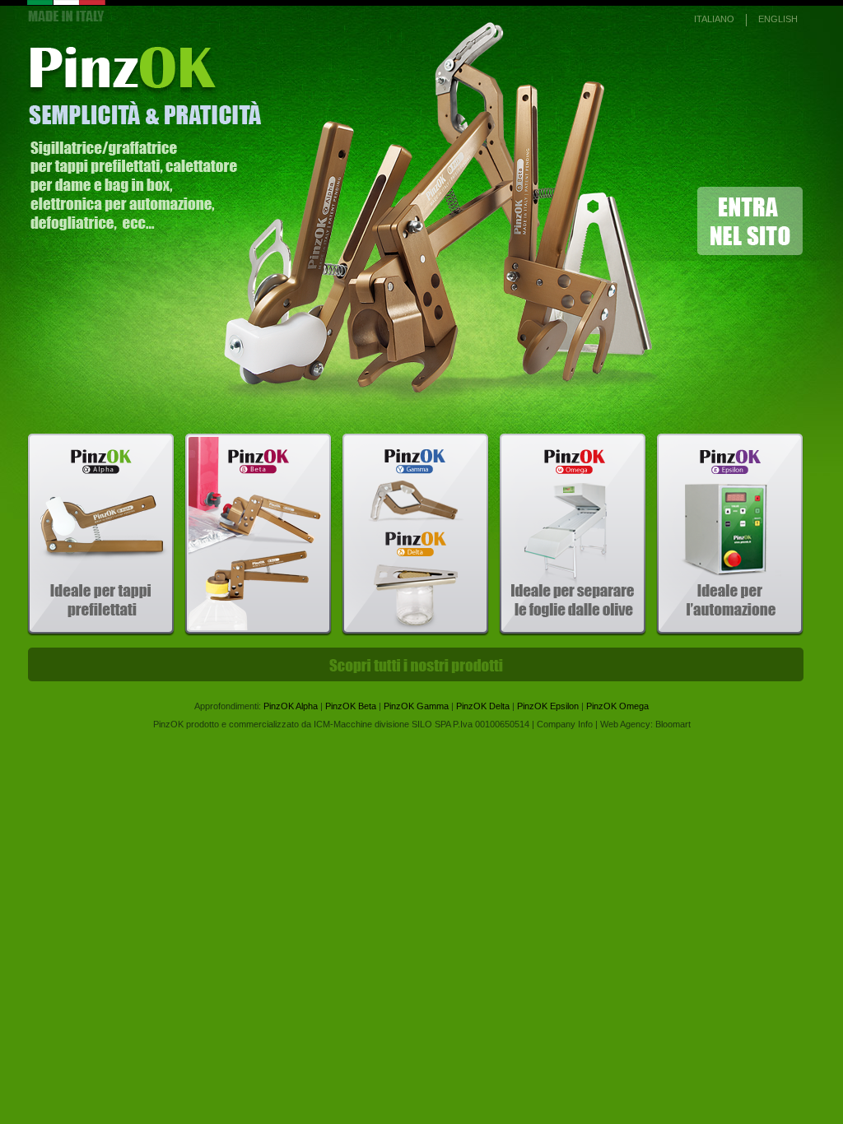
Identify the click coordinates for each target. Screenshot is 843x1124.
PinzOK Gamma (416, 706)
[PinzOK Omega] (572, 633)
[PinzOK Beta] (258, 633)
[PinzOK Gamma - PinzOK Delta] (415, 633)
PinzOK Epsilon (548, 706)
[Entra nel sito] (435, 404)
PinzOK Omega (617, 706)
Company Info (565, 724)
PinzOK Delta (483, 706)
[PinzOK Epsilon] (729, 633)
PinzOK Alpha (290, 706)
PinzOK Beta (350, 706)
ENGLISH (778, 19)
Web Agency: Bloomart (645, 724)
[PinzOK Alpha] (101, 633)
